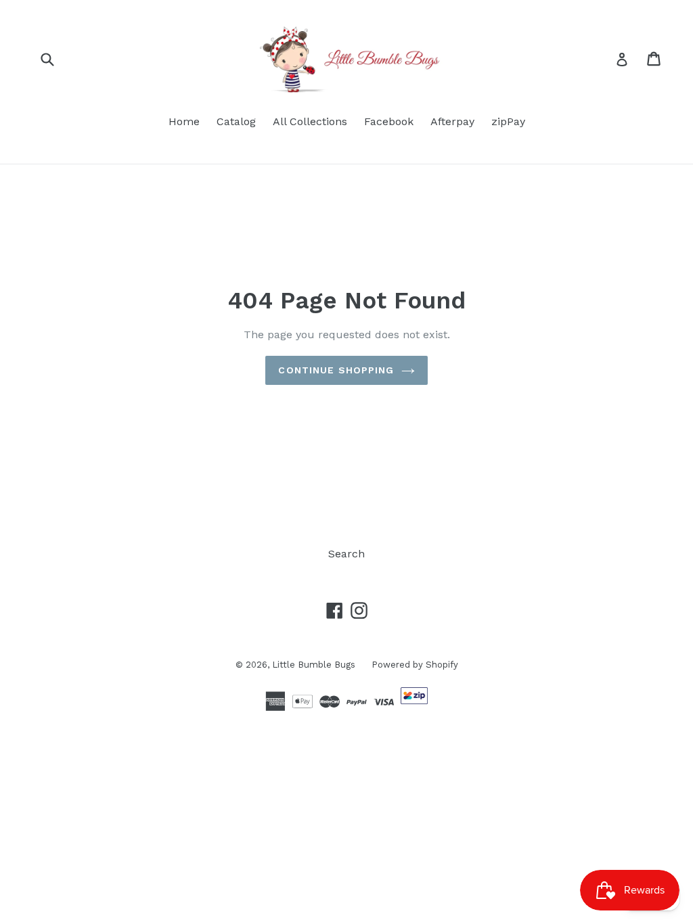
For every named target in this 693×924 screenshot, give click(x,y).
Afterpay (452, 121)
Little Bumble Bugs (315, 665)
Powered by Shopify (415, 665)
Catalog (236, 121)
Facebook (388, 121)
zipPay (508, 121)
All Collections (310, 121)
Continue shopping (336, 370)
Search (346, 553)
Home (184, 121)
